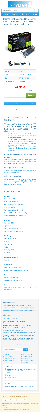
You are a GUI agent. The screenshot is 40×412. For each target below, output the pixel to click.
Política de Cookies (23, 409)
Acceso (16, 14)
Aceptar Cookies (21, 400)
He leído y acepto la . (16, 345)
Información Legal (26, 354)
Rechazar (12, 400)
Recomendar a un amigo (23, 110)
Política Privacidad (8, 356)
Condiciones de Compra (10, 358)
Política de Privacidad (8, 341)
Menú (7, 14)
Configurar (5, 400)
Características (8, 110)
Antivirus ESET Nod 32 (9, 360)
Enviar (25, 349)
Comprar (31, 95)
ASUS (21, 71)
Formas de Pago (26, 358)
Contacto (27, 14)
